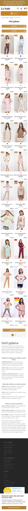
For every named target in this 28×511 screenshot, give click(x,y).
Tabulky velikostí (8, 453)
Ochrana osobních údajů (9, 482)
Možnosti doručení (8, 451)
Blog (5, 455)
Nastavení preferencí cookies (15, 503)
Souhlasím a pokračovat (14, 507)
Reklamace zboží (8, 466)
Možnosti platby (7, 449)
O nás (5, 473)
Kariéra (5, 478)
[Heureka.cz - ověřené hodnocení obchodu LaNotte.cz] (14, 491)
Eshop (3, 17)
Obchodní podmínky (8, 468)
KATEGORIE (14, 26)
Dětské (7, 17)
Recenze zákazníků (8, 447)
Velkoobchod (7, 480)
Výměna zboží (7, 462)
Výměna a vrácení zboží (9, 445)
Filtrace (14, 31)
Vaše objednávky (8, 460)
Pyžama (11, 17)
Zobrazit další (14, 330)
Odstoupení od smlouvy (9, 464)
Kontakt (6, 476)
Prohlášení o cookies (8, 485)
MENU (15, 13)
